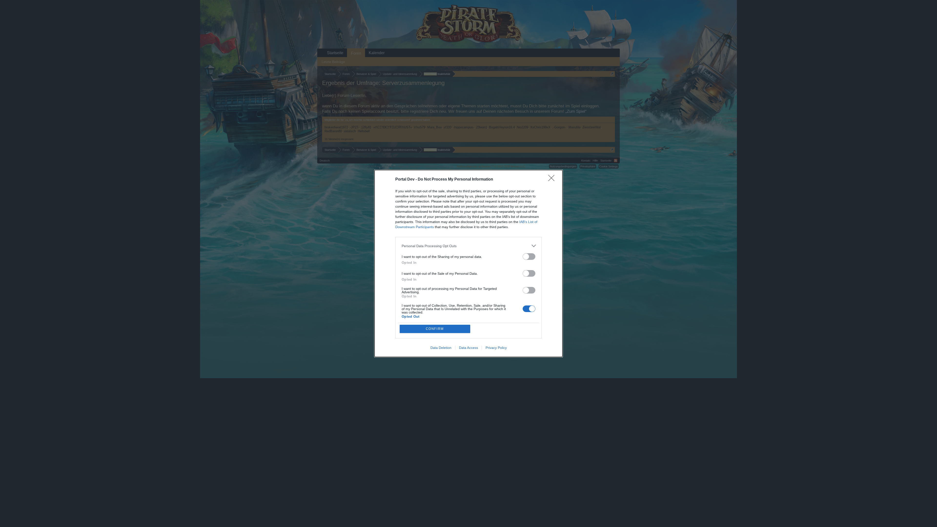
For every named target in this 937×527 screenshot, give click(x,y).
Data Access (468, 348)
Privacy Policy (496, 348)
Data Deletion (440, 348)
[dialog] (468, 263)
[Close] (553, 179)
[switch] (529, 256)
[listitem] (468, 245)
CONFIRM (435, 329)
